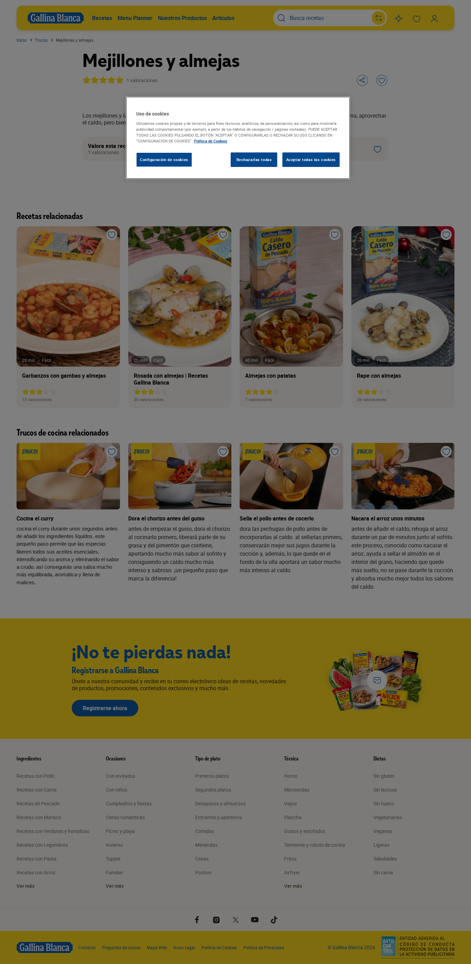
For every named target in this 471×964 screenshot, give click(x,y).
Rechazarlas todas (254, 159)
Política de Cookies (210, 140)
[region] (238, 138)
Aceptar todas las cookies (311, 159)
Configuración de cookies (164, 159)
